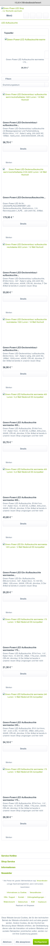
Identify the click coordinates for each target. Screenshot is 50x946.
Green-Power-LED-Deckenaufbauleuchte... (24, 197)
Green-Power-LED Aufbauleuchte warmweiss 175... (25, 60)
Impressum (42, 901)
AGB (33, 901)
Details (23, 148)
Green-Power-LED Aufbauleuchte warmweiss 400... (19, 423)
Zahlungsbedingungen (35, 897)
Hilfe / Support (9, 897)
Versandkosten (42, 880)
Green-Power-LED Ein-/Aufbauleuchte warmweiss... (22, 573)
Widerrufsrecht (9, 901)
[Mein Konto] (39, 15)
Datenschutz (23, 901)
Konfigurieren (41, 941)
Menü (9, 15)
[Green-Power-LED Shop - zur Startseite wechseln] (13, 9)
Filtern (8, 78)
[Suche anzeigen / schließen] (26, 15)
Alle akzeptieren (23, 941)
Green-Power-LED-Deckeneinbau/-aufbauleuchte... (20, 124)
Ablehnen (7, 941)
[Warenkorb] (45, 15)
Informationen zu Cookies (17, 892)
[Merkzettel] (32, 15)
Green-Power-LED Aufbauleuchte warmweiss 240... (19, 723)
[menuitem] (6, 15)
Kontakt (21, 897)
